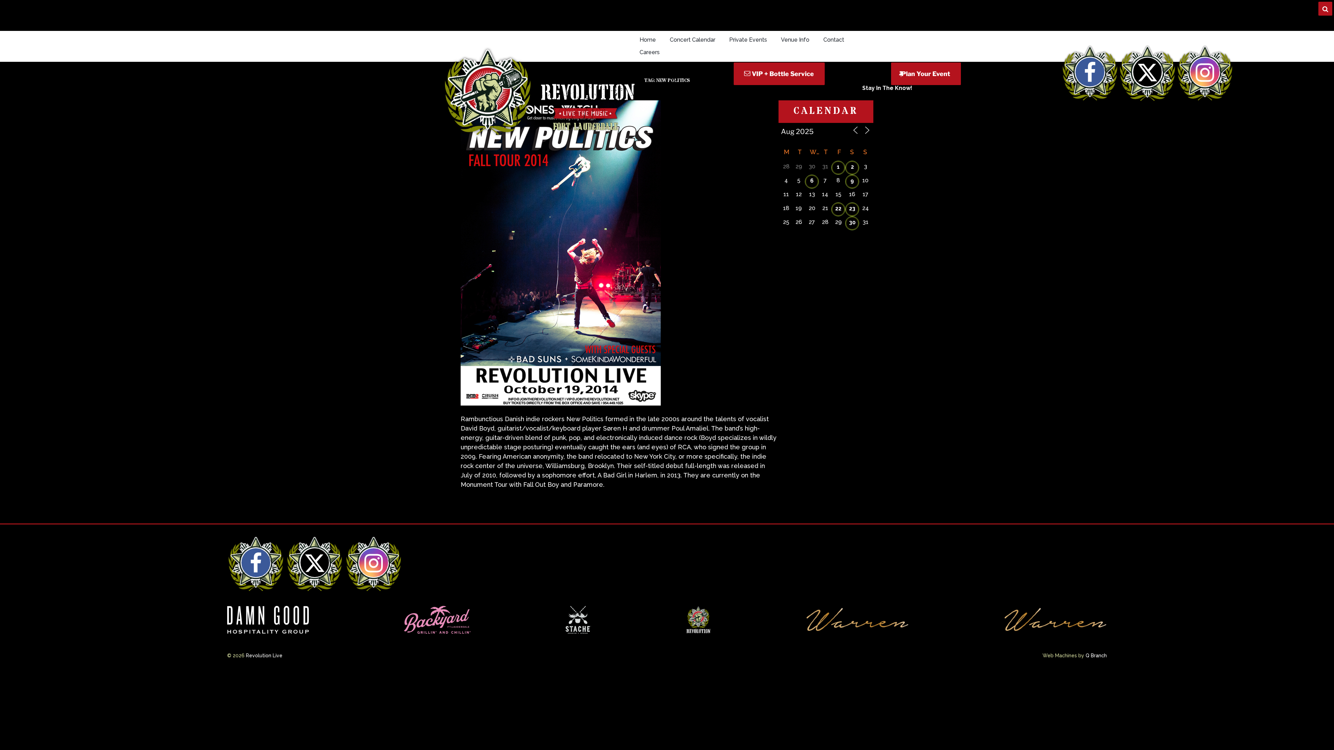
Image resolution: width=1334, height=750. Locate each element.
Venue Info (795, 39)
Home (648, 39)
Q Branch (1096, 655)
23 (852, 208)
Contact (833, 39)
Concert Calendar (692, 39)
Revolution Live (264, 655)
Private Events (748, 39)
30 (852, 222)
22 (838, 208)
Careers (650, 52)
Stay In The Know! (887, 88)
